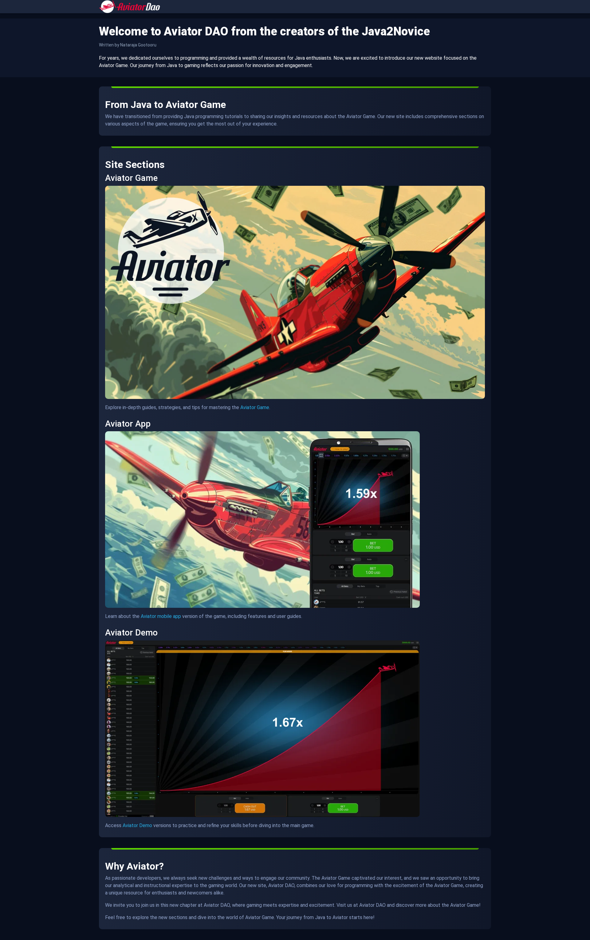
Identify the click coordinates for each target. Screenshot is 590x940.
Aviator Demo (137, 825)
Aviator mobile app (161, 616)
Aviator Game (254, 407)
